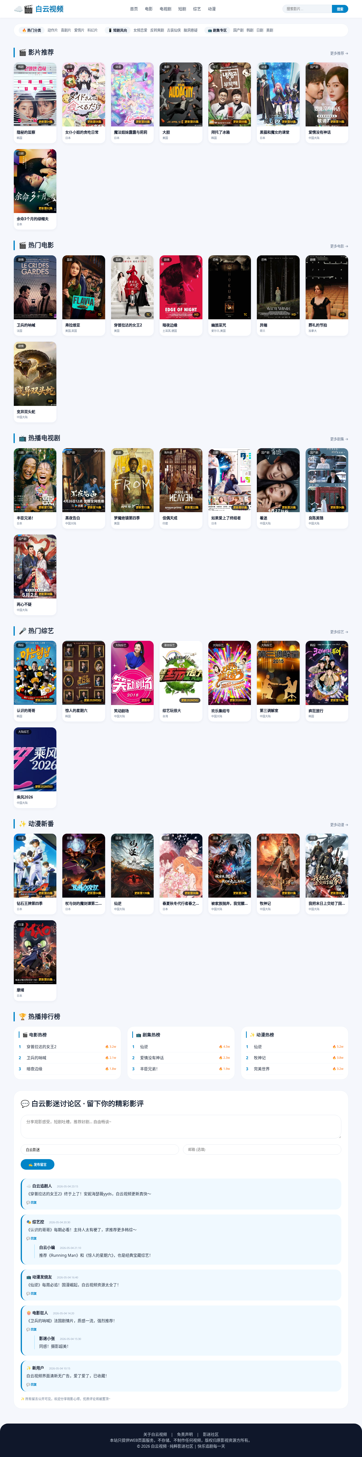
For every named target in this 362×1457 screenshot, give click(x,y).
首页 (134, 9)
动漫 (212, 9)
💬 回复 (31, 1202)
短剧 (182, 9)
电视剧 (165, 9)
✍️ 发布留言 (38, 1164)
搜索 (340, 9)
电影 (149, 9)
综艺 (197, 9)
